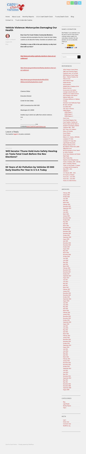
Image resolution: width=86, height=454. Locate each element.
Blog (72, 16)
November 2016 (67, 295)
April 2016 (65, 308)
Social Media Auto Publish (37, 453)
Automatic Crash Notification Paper (71, 102)
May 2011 (65, 382)
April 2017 (65, 285)
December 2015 (67, 316)
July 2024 (65, 198)
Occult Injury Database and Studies (71, 154)
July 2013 (65, 370)
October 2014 (66, 343)
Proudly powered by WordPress (26, 444)
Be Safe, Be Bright (67, 104)
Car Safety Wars (67, 106)
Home (8, 16)
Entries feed (66, 422)
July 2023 (65, 210)
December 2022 (67, 218)
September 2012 (67, 378)
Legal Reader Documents (69, 142)
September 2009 (67, 387)
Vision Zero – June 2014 (69, 178)
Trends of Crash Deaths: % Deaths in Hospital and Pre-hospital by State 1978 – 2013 (71, 167)
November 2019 (67, 245)
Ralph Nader (66, 156)
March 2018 (66, 266)
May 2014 (65, 353)
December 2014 (67, 339)
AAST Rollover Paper (68, 80)
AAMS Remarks (67, 82)
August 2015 (66, 324)
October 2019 (66, 247)
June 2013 (65, 372)
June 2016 (65, 304)
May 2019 (65, 250)
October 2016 (66, 297)
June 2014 (65, 351)
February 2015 (66, 335)
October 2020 (66, 235)
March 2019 (66, 252)
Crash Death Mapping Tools (70, 120)
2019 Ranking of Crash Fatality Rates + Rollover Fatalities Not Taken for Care (70, 77)
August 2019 (66, 248)
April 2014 (65, 355)
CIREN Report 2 (68, 114)
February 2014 (66, 358)
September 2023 (67, 208)
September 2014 (67, 345)
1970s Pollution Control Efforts (70, 69)
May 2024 (65, 200)
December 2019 (67, 243)
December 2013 (67, 362)
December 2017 (67, 270)
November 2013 (67, 364)
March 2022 (66, 225)
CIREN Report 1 (68, 112)
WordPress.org (66, 425)
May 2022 (65, 221)
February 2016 (66, 312)
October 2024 (66, 196)
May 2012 (65, 380)
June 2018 (65, 260)
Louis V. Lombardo (11, 39)
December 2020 (67, 231)
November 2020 (67, 233)
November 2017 (67, 272)
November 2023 (67, 206)
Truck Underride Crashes (23, 20)
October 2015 (66, 320)
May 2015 (65, 329)
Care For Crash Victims (11, 444)
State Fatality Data (67, 158)
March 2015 (66, 333)
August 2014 (66, 347)
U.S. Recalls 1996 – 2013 (69, 173)
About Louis (16, 16)
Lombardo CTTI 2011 (68, 139)
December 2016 (67, 293)
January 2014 (66, 360)
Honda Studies (66, 135)
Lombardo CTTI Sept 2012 (69, 141)
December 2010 (67, 384)
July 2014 (65, 349)
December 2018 (67, 254)
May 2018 (65, 262)
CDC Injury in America (68, 108)
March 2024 (66, 202)
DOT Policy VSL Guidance (69, 129)
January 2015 (66, 337)
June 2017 (65, 281)
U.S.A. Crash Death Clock (44, 16)
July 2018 (65, 258)
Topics (64, 407)
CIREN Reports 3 (68, 116)
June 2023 (65, 212)
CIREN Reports (67, 110)
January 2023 (66, 216)
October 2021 (66, 229)
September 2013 (67, 368)
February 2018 (66, 268)
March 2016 (66, 310)
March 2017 (66, 287)
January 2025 (66, 194)
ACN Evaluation (67, 84)
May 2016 (65, 306)
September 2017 (67, 275)
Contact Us (9, 20)
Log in (64, 420)
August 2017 (66, 277)
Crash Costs (66, 118)
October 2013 (66, 366)
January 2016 (66, 314)
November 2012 (67, 376)
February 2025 (66, 192)
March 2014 (66, 357)
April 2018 (65, 264)
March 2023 (66, 214)
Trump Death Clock (61, 16)
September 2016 (67, 299)
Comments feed (67, 423)
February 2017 (66, 289)
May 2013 (65, 374)
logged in (16, 134)
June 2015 (65, 328)
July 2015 (65, 326)
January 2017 (66, 291)
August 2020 (66, 239)
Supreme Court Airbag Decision (70, 160)
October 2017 (66, 274)
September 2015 (67, 322)
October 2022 (66, 219)
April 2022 (65, 223)
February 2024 (66, 204)
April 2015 (65, 331)
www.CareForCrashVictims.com (36, 126)
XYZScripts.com (51, 453)
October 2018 (66, 256)
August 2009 (66, 389)
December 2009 (67, 385)
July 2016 (65, 302)
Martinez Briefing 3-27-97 (69, 144)
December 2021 (67, 227)
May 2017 (65, 283)
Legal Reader (66, 403)
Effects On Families (68, 131)
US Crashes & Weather (68, 174)
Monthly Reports (28, 16)
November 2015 (67, 318)
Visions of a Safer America (69, 180)
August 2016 (66, 301)
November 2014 (67, 341)
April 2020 (65, 241)
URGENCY (65, 171)
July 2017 (65, 279)
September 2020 (67, 237)
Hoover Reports (67, 133)
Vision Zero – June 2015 (69, 176)
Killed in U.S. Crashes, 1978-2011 (71, 137)
